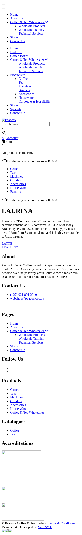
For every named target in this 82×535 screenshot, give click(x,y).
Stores (14, 37)
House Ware (18, 188)
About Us (16, 18)
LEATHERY (10, 247)
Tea (21, 82)
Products (16, 75)
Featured (16, 52)
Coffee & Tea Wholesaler (27, 22)
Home (14, 14)
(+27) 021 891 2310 (23, 294)
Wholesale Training (31, 29)
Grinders (24, 90)
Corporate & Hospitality (34, 101)
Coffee (23, 78)
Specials (15, 109)
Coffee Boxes (19, 56)
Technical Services (31, 33)
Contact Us (17, 41)
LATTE (7, 243)
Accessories (26, 94)
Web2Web (45, 527)
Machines (25, 86)
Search (6, 124)
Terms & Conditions (61, 523)
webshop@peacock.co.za (27, 298)
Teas (13, 172)
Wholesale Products (32, 26)
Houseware (26, 97)
